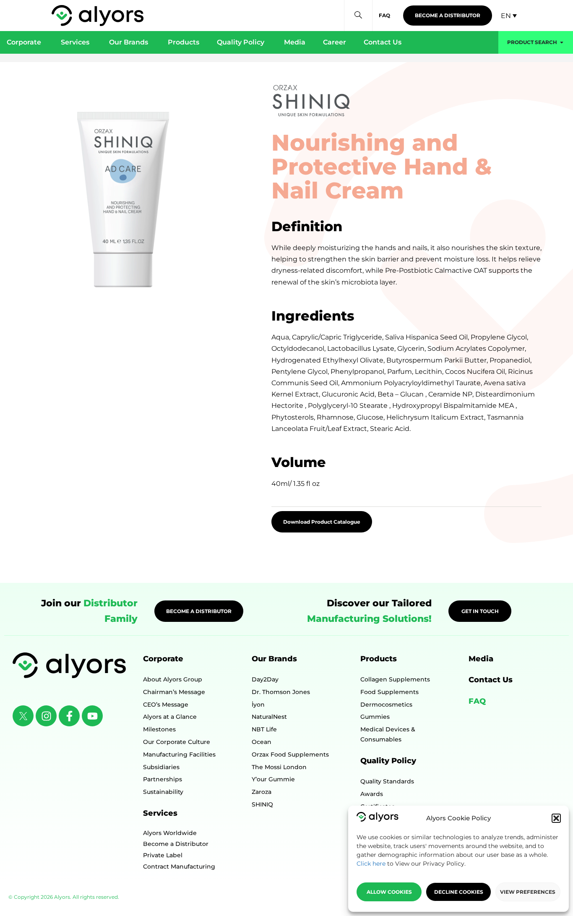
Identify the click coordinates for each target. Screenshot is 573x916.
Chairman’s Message (174, 692)
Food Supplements (389, 692)
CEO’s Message (165, 704)
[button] (556, 818)
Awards (371, 794)
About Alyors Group (172, 679)
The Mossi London (279, 767)
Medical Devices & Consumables (387, 734)
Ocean (261, 742)
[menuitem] (508, 16)
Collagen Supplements (395, 679)
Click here (371, 863)
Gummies (375, 716)
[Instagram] (46, 715)
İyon (258, 704)
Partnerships (162, 779)
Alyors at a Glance (170, 716)
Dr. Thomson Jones (281, 692)
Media (481, 658)
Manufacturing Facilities (179, 754)
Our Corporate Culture (176, 742)
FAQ (477, 701)
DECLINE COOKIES (458, 892)
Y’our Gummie (273, 779)
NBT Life (264, 729)
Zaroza (261, 792)
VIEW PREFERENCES (527, 892)
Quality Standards (387, 781)
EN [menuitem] (506, 15)
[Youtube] (92, 715)
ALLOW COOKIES (389, 892)
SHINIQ (262, 804)
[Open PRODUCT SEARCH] (561, 42)
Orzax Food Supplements (290, 754)
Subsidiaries (161, 767)
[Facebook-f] (69, 715)
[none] (508, 16)
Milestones (159, 729)
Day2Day (265, 679)
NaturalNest (269, 716)
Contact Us (491, 679)
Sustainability (163, 792)
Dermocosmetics (386, 704)
